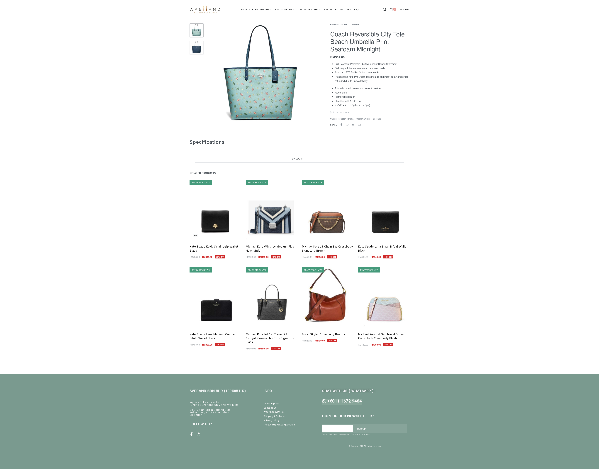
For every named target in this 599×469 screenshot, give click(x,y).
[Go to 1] (197, 30)
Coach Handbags (348, 118)
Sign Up (361, 428)
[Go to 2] (197, 48)
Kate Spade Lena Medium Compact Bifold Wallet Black (213, 336)
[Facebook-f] (191, 434)
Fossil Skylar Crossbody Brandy (323, 334)
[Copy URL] (353, 124)
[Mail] (359, 124)
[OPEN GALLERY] (261, 77)
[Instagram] (198, 434)
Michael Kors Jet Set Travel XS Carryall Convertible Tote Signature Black (270, 338)
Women (355, 24)
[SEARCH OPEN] (384, 9)
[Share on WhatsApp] (347, 124)
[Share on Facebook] (341, 124)
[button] (299, 158)
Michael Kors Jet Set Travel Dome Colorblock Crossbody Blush (381, 336)
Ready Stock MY (338, 24)
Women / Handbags (372, 118)
